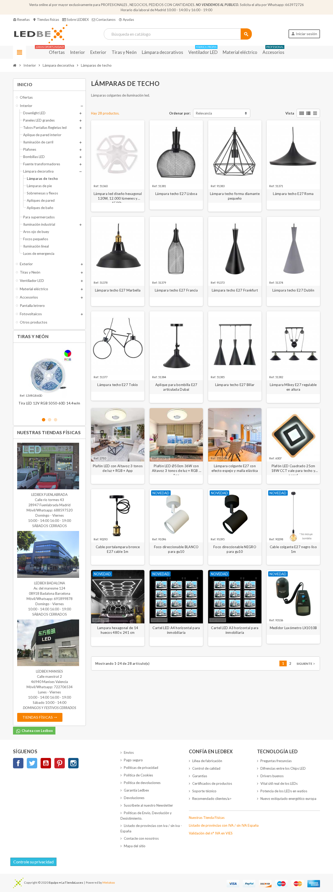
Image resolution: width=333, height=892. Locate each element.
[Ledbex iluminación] (40, 33)
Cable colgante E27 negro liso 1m (293, 549)
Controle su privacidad (33, 861)
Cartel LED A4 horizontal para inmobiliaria (176, 630)
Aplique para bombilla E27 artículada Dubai (176, 387)
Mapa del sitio (134, 846)
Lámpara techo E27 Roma (293, 194)
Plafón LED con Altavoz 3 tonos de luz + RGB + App (118, 468)
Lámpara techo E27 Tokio (117, 385)
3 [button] (55, 419)
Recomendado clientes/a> (212, 798)
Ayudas (126, 19)
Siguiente (306, 664)
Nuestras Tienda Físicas (207, 817)
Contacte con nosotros (141, 838)
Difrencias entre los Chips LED (283, 768)
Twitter (32, 763)
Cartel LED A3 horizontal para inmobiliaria (234, 630)
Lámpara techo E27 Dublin (293, 290)
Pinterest (59, 763)
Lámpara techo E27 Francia (176, 290)
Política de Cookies (138, 775)
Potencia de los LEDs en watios (283, 791)
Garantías (199, 776)
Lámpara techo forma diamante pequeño (235, 196)
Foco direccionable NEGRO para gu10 (234, 549)
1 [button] (43, 419)
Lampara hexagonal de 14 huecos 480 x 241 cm (117, 630)
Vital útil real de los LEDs (279, 783)
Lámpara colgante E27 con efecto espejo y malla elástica (235, 468)
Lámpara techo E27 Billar (235, 385)
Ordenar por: (179, 113)
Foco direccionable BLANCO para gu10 (176, 549)
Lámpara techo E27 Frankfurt (235, 290)
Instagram (73, 763)
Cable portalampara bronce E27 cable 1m (118, 549)
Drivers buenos (272, 776)
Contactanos (105, 19)
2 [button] (49, 419)
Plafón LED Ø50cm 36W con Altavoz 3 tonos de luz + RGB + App (176, 468)
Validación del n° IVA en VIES (211, 833)
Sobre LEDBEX (77, 19)
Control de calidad (206, 768)
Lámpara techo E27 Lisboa (176, 194)
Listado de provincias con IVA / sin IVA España (224, 825)
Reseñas (21, 19)
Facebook (18, 763)
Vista (289, 113)
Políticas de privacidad (141, 768)
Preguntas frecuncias (276, 761)
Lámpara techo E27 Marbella (117, 290)
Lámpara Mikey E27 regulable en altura (293, 387)
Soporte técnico (204, 791)
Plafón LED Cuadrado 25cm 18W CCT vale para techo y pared (293, 468)
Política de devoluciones (142, 783)
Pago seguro (133, 760)
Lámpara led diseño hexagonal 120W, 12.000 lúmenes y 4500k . (118, 196)
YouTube (46, 763)
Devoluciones (134, 798)
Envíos (129, 752)
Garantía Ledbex (136, 790)
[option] (49, 380)
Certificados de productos (212, 783)
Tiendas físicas (46, 19)
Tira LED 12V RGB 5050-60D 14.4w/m (49, 403)
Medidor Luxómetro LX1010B (293, 628)
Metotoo (109, 882)
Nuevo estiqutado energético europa (288, 798)
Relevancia (204, 113)
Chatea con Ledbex (37, 731)
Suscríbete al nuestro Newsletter (148, 805)
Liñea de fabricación (207, 761)
